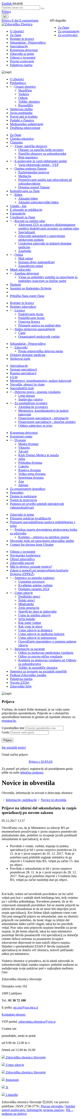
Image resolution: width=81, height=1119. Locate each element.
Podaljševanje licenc (31, 318)
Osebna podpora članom (31, 168)
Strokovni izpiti (20, 358)
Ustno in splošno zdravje (34, 615)
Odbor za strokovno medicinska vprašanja (45, 652)
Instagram (12, 1080)
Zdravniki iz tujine (22, 54)
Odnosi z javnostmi (22, 57)
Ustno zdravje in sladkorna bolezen (41, 634)
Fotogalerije (18, 213)
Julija (21, 459)
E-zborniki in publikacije (26, 209)
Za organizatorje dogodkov (27, 489)
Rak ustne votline (29, 622)
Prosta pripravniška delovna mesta (40, 351)
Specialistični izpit (22, 388)
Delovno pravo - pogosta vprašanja (37, 392)
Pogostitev (17, 492)
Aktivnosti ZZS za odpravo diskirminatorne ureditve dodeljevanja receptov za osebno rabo (48, 226)
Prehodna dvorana (30, 462)
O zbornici (17, 31)
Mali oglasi (25, 258)
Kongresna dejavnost (24, 50)
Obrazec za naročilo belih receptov (41, 150)
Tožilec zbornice (29, 101)
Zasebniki (24, 251)
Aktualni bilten (28, 198)
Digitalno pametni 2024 (33, 589)
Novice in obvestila (53, 800)
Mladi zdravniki (20, 269)
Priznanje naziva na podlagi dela (39, 325)
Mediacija (24, 176)
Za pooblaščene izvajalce (31, 403)
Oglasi (19, 254)
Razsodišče (25, 105)
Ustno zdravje (24, 593)
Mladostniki (26, 604)
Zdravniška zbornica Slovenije (25, 1057)
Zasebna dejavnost (27, 273)
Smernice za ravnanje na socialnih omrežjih (38, 671)
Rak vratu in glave (30, 626)
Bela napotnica (28, 157)
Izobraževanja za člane (25, 191)
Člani (21, 333)
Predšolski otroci (29, 596)
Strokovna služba (21, 109)
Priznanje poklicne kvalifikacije (30, 518)
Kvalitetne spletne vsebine (35, 585)
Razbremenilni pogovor (33, 172)
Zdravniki (21, 347)
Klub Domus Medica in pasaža (38, 455)
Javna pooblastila (21, 113)
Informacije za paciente (30, 649)
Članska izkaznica (22, 138)
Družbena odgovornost (25, 128)
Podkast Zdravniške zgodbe (28, 675)
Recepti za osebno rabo (30, 221)
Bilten (18, 195)
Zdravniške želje (21, 686)
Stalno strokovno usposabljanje (35, 329)
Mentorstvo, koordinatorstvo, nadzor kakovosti (40, 380)
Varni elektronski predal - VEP (38, 165)
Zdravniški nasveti (22, 563)
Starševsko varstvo (30, 399)
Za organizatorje (68, 31)
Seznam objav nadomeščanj (36, 262)
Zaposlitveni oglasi (30, 266)
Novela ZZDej (19, 682)
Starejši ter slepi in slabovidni (37, 611)
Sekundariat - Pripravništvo (28, 42)
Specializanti (26, 232)
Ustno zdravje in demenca (35, 630)
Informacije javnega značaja (45, 1110)
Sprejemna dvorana (31, 477)
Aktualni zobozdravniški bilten (38, 202)
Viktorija (24, 447)
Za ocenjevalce (68, 35)
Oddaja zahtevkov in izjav (35, 425)
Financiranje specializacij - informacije (43, 418)
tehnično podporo (31, 772)
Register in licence (22, 39)
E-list (15, 20)
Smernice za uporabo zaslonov (35, 578)
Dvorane (20, 440)
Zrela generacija (28, 608)
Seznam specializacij (23, 369)
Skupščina (25, 90)
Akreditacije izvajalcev (33, 407)
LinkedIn (11, 1095)
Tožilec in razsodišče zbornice (38, 667)
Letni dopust (26, 395)
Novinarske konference (25, 555)
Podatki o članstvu (22, 120)
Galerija (23, 466)
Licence (20, 310)
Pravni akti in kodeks (24, 116)
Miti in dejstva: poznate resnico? (31, 566)
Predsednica (18, 83)
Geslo (5, 732)
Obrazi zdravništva (22, 559)
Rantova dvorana (29, 470)
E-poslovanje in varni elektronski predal (41, 161)
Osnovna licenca (29, 321)
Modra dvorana (28, 444)
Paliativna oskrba (21, 65)
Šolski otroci (26, 600)
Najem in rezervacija (23, 500)
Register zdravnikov (23, 306)
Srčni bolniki (26, 619)
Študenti (15, 284)
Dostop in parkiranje (23, 496)
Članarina (16, 142)
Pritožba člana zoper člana (27, 296)
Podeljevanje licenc (31, 314)
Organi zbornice (25, 86)
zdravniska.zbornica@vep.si (36, 1021)
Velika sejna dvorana (31, 474)
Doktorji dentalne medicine (27, 355)
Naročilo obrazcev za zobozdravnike (42, 153)
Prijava (6, 11)
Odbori (23, 98)
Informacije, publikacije (21, 800)
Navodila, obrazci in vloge (27, 384)
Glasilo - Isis (18, 206)
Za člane (63, 27)
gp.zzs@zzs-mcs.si (25, 1007)
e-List (13, 377)
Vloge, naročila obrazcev (31, 146)
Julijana (23, 485)
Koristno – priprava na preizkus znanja (43, 537)
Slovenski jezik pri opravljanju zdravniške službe (42, 541)
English (7, 3)
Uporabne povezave (31, 581)
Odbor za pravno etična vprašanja (40, 656)
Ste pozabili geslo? (14, 747)
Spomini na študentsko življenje (31, 288)
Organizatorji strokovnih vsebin (39, 336)
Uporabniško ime (13, 728)
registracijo (9, 720)
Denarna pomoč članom (34, 187)
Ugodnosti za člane (22, 217)
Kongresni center (21, 436)
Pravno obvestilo (52, 1106)
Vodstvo (23, 94)
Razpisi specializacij (23, 373)
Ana (21, 481)
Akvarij (23, 451)
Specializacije (19, 46)
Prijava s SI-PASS (41, 761)
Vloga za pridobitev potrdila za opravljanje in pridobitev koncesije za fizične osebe (47, 279)
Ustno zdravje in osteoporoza (37, 637)
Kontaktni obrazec (14, 1014)
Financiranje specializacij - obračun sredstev (47, 422)
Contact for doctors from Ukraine (32, 544)
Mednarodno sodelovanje (26, 124)
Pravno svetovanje (22, 61)
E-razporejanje (28, 20)
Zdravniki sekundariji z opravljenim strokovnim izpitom (41, 237)
